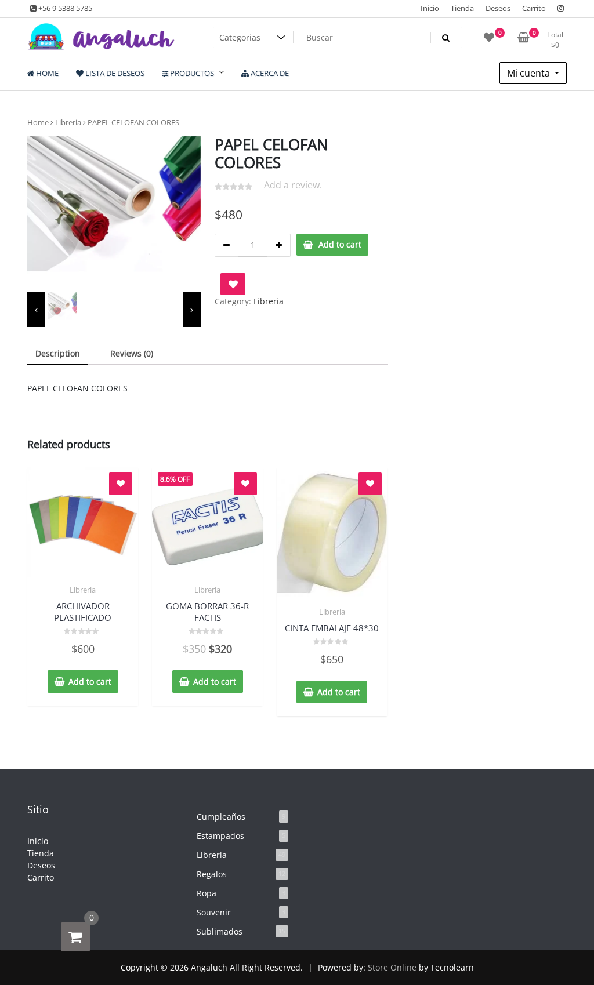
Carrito (534, 8)
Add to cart (339, 244)
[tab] (57, 354)
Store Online (392, 967)
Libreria (68, 122)
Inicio (430, 8)
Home (38, 122)
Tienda (462, 8)
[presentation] (36, 309)
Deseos (498, 8)
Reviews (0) (131, 353)
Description (57, 353)
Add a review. (293, 185)
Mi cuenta (529, 73)
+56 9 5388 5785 (64, 8)
